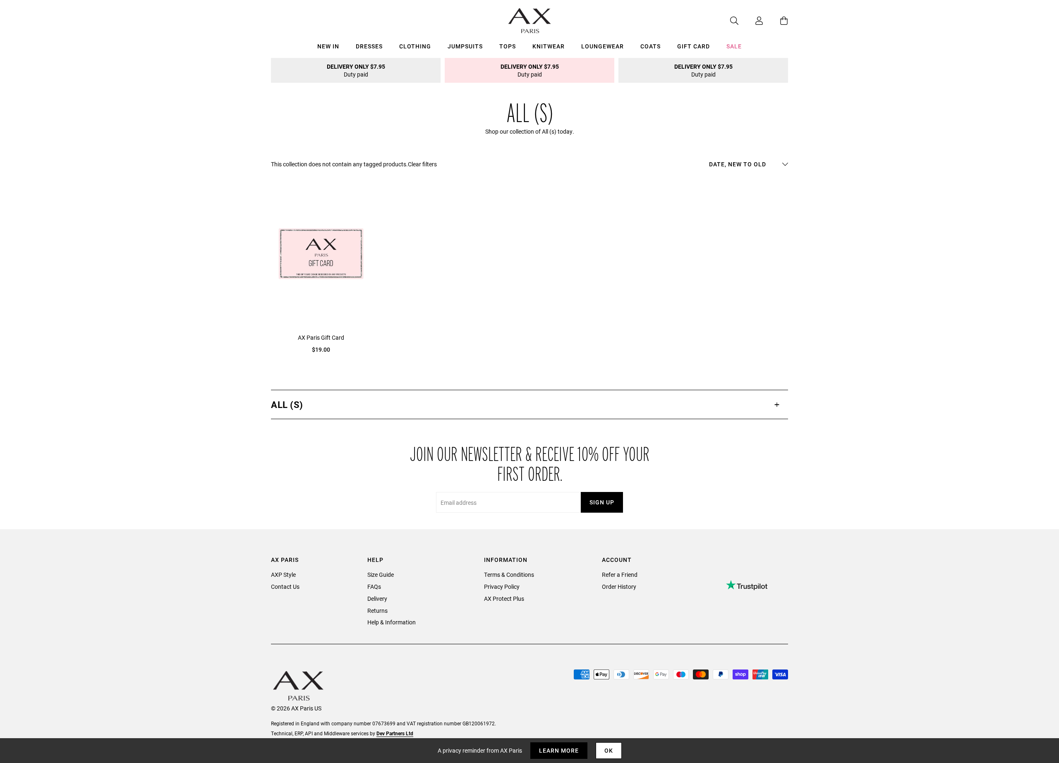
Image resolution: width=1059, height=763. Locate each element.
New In (328, 46)
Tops (507, 46)
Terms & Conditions (509, 574)
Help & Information (391, 622)
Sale (734, 46)
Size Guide (380, 574)
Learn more (559, 750)
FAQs (374, 586)
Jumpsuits (465, 46)
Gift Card (693, 46)
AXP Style (283, 574)
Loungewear (602, 46)
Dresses (369, 46)
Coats (650, 46)
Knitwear (548, 46)
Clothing (415, 46)
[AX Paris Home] (529, 20)
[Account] (750, 20)
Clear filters (422, 164)
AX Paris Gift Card (321, 337)
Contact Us (285, 586)
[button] (529, 404)
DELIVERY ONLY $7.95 (356, 70)
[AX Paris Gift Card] (321, 254)
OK (608, 750)
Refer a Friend (619, 574)
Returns (377, 610)
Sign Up (601, 502)
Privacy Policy (502, 586)
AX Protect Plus (504, 598)
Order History (619, 586)
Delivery (377, 598)
